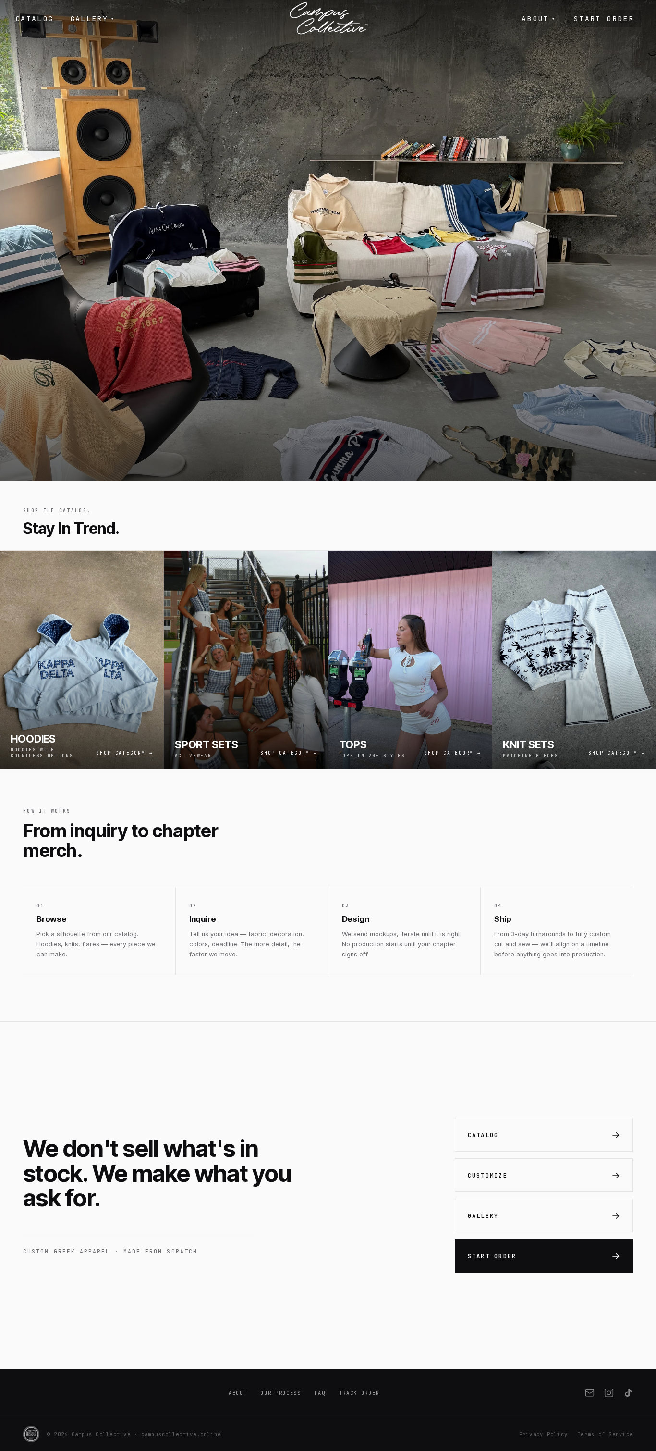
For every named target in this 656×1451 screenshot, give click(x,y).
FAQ (320, 1392)
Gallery (92, 18)
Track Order (359, 1392)
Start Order (604, 18)
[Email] (590, 1393)
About (539, 18)
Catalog (34, 18)
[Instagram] (609, 1393)
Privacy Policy (543, 1434)
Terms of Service (605, 1434)
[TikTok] (628, 1393)
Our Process (280, 1392)
